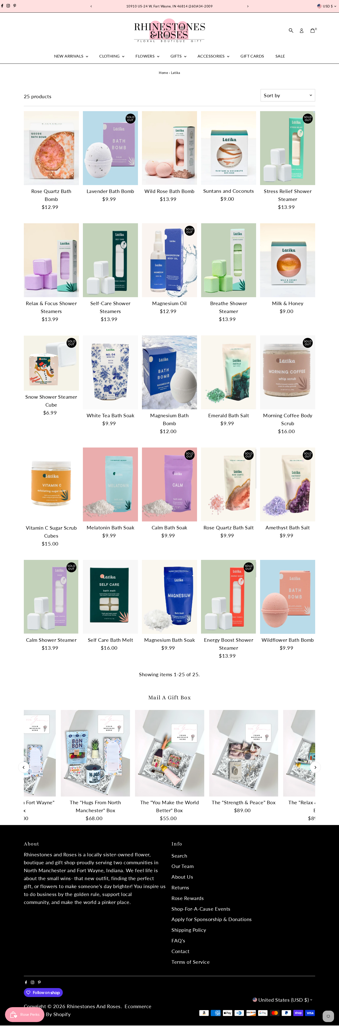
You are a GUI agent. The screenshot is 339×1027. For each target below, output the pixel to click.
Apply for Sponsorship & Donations (211, 919)
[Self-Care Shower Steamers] (110, 260)
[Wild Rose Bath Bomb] (169, 148)
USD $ (328, 6)
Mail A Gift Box (169, 697)
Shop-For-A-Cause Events (201, 909)
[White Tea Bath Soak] (110, 372)
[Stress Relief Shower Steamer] (287, 148)
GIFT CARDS (252, 56)
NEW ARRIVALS (69, 56)
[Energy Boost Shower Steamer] (228, 597)
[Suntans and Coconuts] (228, 148)
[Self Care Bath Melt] (110, 597)
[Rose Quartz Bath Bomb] (51, 148)
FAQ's (178, 940)
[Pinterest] (14, 6)
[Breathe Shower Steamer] (228, 260)
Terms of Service (190, 962)
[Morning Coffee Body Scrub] (287, 372)
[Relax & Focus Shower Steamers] (51, 260)
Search (179, 856)
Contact (180, 951)
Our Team (182, 866)
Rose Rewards (187, 898)
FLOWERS (146, 56)
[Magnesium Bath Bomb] (169, 372)
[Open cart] (312, 30)
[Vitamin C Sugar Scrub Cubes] (51, 485)
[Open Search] (291, 30)
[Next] (247, 6)
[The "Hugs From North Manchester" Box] (95, 753)
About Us (182, 877)
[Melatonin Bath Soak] (110, 484)
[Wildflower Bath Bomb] (287, 597)
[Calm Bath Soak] (169, 484)
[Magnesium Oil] (169, 260)
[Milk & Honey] (287, 260)
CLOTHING (110, 56)
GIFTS (176, 56)
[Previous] (91, 6)
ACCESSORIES (212, 56)
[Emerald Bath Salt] (228, 372)
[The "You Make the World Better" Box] (169, 753)
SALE (280, 56)
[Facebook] (2, 6)
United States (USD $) (283, 1000)
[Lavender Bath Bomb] (110, 148)
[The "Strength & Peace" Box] (243, 753)
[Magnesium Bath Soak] (169, 597)
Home (163, 73)
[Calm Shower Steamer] (51, 597)
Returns (180, 887)
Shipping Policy (188, 930)
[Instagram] (8, 6)
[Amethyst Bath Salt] (287, 484)
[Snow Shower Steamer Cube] (51, 362)
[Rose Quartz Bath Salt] (228, 484)
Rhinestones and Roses (94, 1006)
